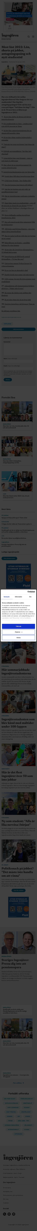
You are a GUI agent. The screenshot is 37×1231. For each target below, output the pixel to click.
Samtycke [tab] (7, 596)
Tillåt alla (18, 626)
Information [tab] (18, 596)
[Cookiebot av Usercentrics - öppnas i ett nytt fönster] (27, 592)
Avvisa (18, 637)
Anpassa (17, 632)
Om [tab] (30, 596)
